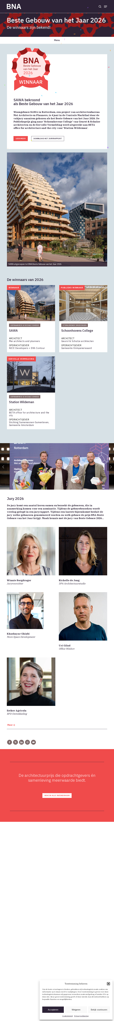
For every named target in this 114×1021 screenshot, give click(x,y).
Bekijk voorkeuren (99, 1009)
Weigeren (76, 1009)
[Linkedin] (21, 742)
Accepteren (53, 1009)
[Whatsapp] (27, 742)
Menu (57, 40)
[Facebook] (9, 742)
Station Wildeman (21, 402)
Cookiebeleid (67, 1016)
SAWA (13, 331)
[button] (108, 983)
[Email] (33, 742)
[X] (15, 742)
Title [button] (57, 726)
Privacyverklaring (81, 1016)
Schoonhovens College (77, 331)
